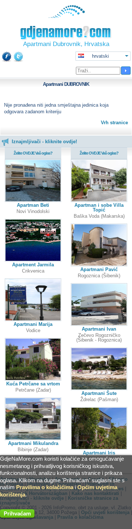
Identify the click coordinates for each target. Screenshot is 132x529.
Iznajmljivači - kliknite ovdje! (44, 141)
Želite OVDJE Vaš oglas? (33, 153)
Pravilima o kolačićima (44, 487)
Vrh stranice (114, 122)
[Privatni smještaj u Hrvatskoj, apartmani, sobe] (66, 16)
